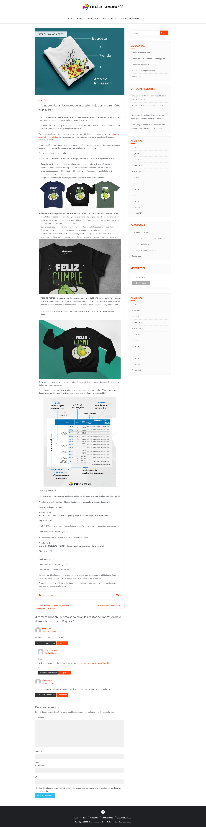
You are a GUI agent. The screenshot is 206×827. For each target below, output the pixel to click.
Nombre (39, 751)
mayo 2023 (136, 153)
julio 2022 (136, 177)
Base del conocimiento (141, 53)
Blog (84, 817)
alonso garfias (47, 680)
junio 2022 (136, 183)
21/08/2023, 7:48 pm (49, 683)
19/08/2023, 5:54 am (49, 632)
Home (76, 817)
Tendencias (136, 76)
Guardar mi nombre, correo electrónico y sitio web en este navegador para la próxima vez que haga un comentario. (80, 789)
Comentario (40, 717)
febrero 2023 (137, 165)
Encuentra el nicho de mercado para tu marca (147, 107)
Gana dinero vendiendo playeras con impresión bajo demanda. (53, 607)
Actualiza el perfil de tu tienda (108, 606)
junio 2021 (136, 195)
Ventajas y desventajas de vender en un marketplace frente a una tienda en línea (147, 117)
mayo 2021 (136, 201)
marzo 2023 (136, 159)
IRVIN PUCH (46, 629)
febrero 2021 (137, 213)
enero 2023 (136, 171)
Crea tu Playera (47, 595)
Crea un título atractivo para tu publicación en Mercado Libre (148, 98)
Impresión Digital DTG (140, 65)
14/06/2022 (44, 100)
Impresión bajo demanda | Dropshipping (148, 59)
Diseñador (94, 817)
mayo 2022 (136, 189)
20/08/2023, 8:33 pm (52, 653)
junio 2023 (136, 148)
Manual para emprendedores (144, 71)
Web (37, 777)
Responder (62, 643)
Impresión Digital (124, 817)
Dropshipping (108, 817)
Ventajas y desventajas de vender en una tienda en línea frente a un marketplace (148, 126)
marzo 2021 (136, 207)
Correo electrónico (40, 764)
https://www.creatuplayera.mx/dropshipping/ (95, 663)
